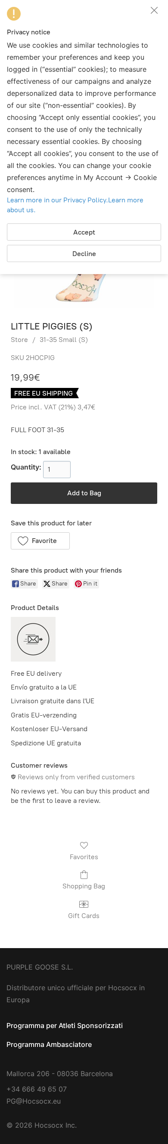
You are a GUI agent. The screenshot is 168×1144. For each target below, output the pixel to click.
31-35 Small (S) (64, 340)
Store (19, 340)
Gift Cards (84, 916)
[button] (40, 540)
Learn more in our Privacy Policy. (57, 200)
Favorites (84, 857)
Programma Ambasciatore (49, 1044)
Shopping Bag (83, 886)
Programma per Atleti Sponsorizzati (64, 1025)
